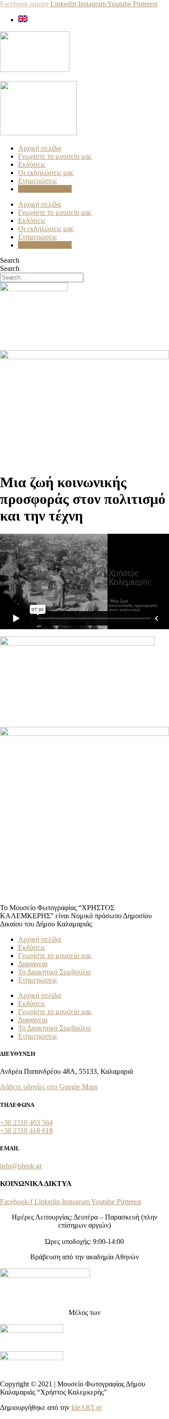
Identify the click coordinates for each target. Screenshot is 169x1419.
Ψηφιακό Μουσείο (45, 189)
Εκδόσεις (31, 164)
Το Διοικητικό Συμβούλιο (54, 972)
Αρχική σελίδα (39, 148)
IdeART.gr (86, 1407)
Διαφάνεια (32, 964)
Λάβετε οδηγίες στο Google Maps (49, 1087)
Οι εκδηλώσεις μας (45, 172)
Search (9, 260)
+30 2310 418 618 (26, 1130)
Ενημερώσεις (37, 181)
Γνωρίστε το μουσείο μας (54, 156)
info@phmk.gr (21, 1166)
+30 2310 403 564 (26, 1122)
